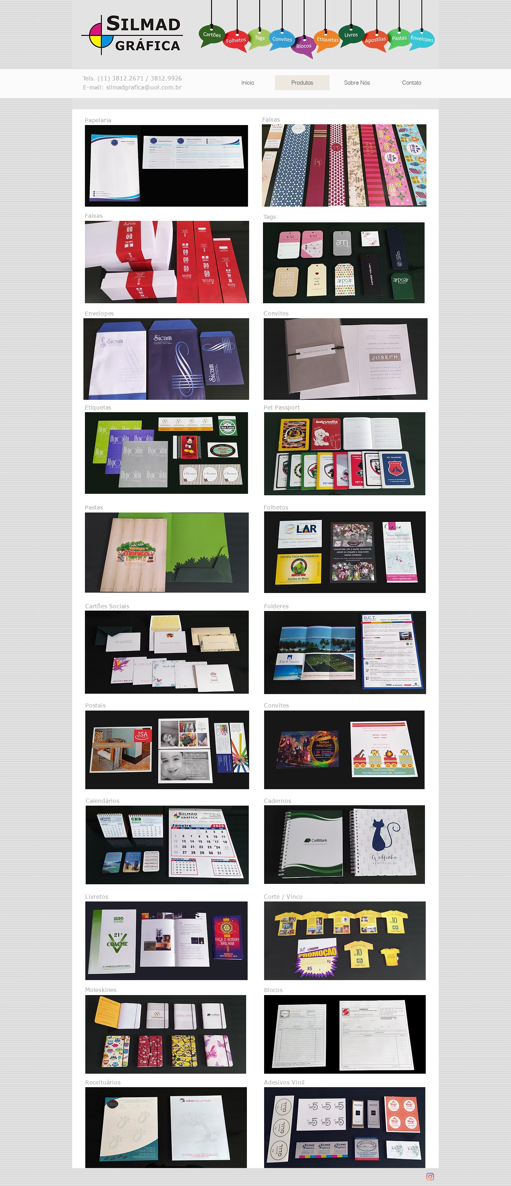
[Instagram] (430, 1176)
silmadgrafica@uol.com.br (144, 88)
